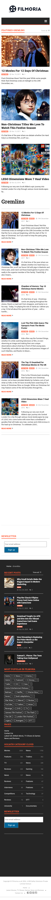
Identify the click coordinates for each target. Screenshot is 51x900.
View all (44, 31)
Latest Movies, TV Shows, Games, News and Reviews (25, 890)
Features (5, 74)
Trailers (29, 757)
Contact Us (8, 733)
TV (5, 763)
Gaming (31, 405)
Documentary (31, 806)
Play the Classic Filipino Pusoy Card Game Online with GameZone (28, 600)
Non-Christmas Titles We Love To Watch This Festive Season (22, 126)
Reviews (7, 769)
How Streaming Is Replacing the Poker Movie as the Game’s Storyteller (29, 639)
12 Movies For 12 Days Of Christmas (24, 70)
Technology (30, 794)
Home (8, 566)
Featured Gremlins (13, 30)
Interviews (21, 661)
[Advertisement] (25, 480)
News (19, 587)
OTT (27, 800)
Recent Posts (12, 573)
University (8, 806)
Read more (6, 242)
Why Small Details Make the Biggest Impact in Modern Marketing (29, 581)
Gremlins (13, 201)
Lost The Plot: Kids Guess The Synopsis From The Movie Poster (34, 325)
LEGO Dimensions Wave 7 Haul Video (25, 179)
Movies (31, 218)
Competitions (9, 794)
